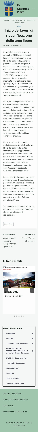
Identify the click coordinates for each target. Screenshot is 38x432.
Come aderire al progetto (15, 383)
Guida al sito (8, 406)
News (19, 26)
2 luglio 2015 (11, 292)
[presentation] (19, 277)
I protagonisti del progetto (15, 363)
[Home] (4, 20)
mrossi (6, 46)
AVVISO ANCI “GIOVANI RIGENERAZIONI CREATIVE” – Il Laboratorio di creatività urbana (19, 351)
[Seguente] (32, 290)
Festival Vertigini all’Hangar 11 (28, 238)
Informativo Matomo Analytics (15, 400)
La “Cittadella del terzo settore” (19, 343)
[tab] (14, 316)
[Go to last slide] (6, 290)
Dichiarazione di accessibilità (15, 412)
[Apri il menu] (33, 8)
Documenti (10, 373)
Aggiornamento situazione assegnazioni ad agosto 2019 (9, 241)
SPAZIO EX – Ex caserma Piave (16, 358)
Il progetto (19, 338)
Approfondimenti (12, 368)
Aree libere (8, 224)
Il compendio (19, 333)
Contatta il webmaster (12, 394)
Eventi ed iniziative (12, 378)
